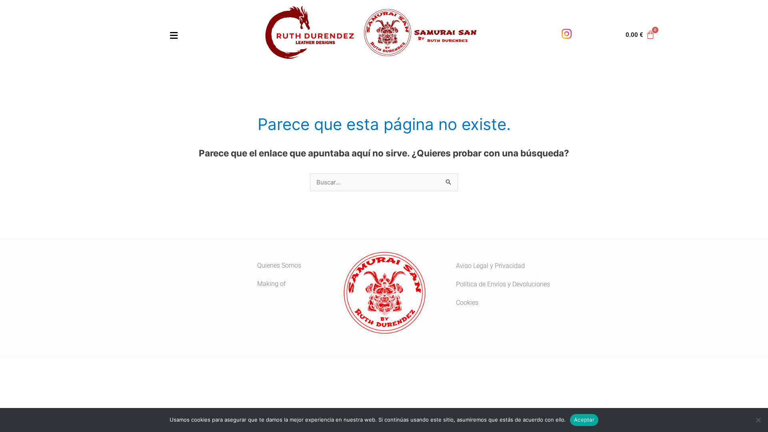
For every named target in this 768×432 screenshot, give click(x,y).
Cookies (467, 302)
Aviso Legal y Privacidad (490, 266)
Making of (271, 284)
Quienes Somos (279, 265)
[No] (758, 420)
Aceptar (584, 419)
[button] (124, 35)
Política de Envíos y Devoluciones (503, 284)
